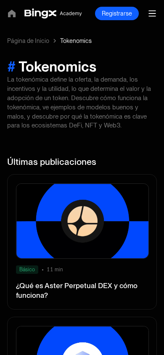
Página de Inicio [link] (28, 40)
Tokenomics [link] (76, 40)
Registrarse (117, 13)
